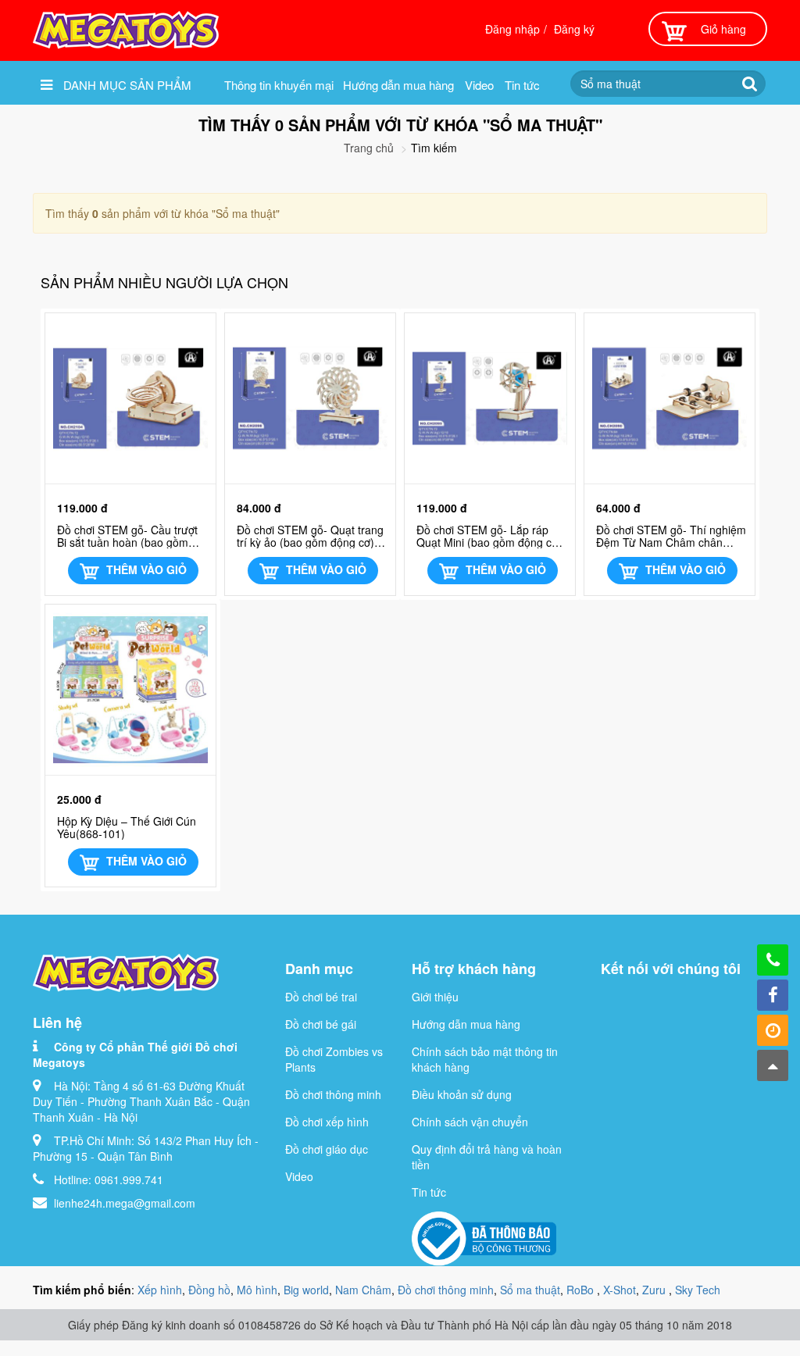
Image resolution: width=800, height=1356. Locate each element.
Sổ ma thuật (530, 1289)
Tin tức (522, 85)
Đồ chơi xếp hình (327, 1121)
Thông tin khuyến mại (279, 85)
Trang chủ (369, 147)
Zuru (655, 1289)
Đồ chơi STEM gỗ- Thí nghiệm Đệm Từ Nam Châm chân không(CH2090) (671, 535)
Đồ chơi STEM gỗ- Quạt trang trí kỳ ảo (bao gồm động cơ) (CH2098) (310, 535)
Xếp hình (160, 1289)
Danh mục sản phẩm (125, 85)
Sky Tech (697, 1289)
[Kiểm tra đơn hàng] (772, 1030)
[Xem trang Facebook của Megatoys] (772, 995)
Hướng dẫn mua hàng (398, 85)
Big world (306, 1289)
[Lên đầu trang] (772, 1065)
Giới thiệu (435, 997)
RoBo (581, 1289)
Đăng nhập (512, 29)
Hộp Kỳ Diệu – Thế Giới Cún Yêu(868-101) (126, 827)
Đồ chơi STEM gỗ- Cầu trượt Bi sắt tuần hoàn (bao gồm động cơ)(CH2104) (127, 535)
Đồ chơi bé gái (320, 1024)
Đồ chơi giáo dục (326, 1149)
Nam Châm (363, 1289)
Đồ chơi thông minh (333, 1094)
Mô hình (257, 1289)
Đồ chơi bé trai (321, 997)
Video (479, 85)
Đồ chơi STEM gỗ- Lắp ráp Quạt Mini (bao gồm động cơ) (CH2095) (489, 535)
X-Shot (619, 1289)
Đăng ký (574, 29)
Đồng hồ (209, 1289)
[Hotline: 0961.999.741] (772, 960)
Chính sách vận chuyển (470, 1121)
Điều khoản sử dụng (462, 1094)
